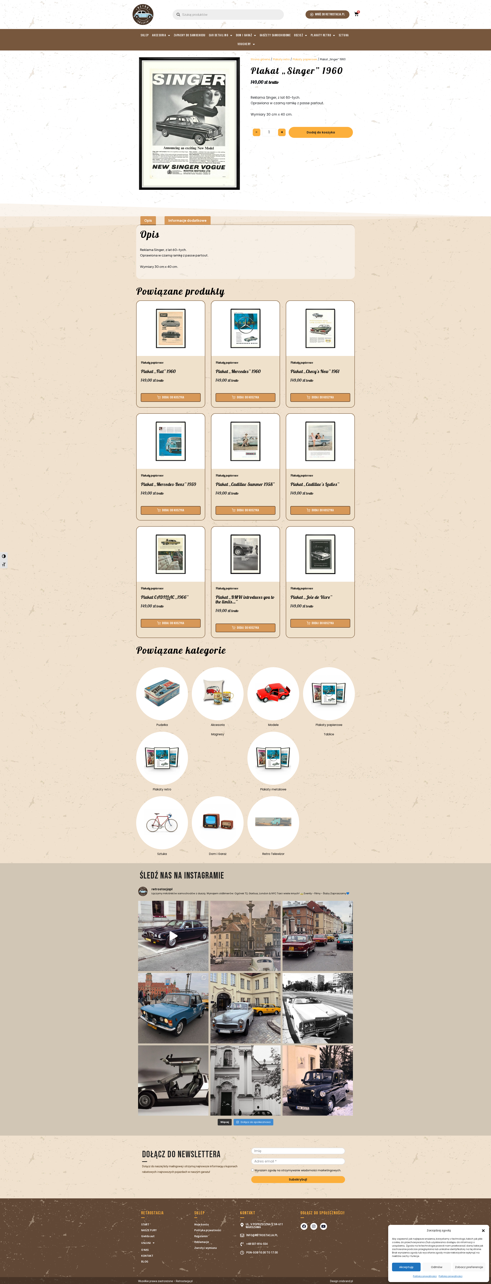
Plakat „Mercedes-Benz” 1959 (168, 484)
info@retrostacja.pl (262, 1235)
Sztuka (344, 35)
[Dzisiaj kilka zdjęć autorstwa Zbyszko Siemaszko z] (245, 936)
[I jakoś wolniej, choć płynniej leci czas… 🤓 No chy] (318, 936)
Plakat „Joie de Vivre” (311, 597)
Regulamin (201, 1236)
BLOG (144, 1261)
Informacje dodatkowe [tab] (187, 220)
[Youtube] (323, 1226)
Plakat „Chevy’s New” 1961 (314, 371)
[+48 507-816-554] (242, 1244)
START (145, 1224)
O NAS (145, 1250)
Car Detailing (218, 35)
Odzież (298, 35)
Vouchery (244, 44)
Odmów (436, 1267)
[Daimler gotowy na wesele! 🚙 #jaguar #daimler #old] (173, 936)
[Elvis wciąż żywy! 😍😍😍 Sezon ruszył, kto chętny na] (318, 1008)
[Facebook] (304, 1226)
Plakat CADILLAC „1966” (165, 597)
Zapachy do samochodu (190, 35)
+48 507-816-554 (257, 1243)
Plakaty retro (321, 35)
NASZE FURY (149, 1230)
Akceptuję (406, 1267)
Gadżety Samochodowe (275, 35)
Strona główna (260, 59)
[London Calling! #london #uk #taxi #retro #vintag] (318, 1080)
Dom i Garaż (244, 35)
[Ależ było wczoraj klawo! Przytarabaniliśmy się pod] (245, 1008)
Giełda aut (148, 1236)
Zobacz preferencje (469, 1267)
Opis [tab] (148, 220)
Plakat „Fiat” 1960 (158, 371)
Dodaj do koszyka (321, 132)
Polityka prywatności (425, 1276)
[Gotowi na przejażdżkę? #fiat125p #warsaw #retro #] (173, 1008)
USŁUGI (146, 1243)
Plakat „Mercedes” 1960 (238, 371)
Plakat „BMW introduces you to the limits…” (245, 599)
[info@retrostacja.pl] (242, 1236)
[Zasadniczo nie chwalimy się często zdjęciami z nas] (245, 1080)
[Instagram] (313, 1226)
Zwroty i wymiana (205, 1248)
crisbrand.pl (346, 1281)
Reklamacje (201, 1242)
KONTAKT (147, 1256)
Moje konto (201, 1224)
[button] (483, 1231)
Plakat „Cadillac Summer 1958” (245, 484)
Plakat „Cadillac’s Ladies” (314, 484)
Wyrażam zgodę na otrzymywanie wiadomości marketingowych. (297, 1170)
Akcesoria (159, 35)
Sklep (145, 35)
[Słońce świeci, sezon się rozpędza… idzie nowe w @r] (173, 1080)
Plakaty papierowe (305, 59)
